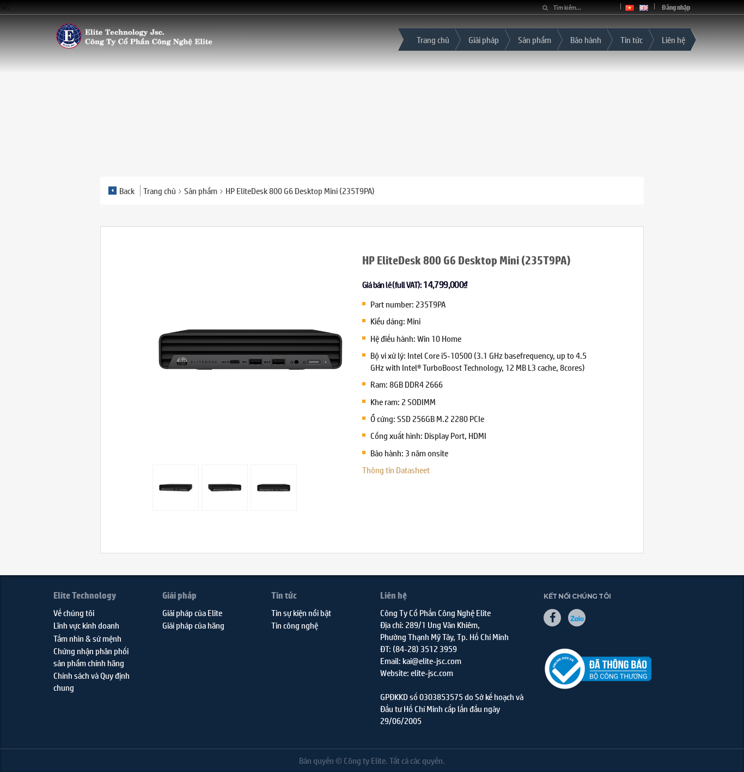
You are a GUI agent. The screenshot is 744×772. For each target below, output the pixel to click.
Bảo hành (585, 39)
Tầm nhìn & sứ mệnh (87, 638)
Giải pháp (483, 39)
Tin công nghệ (294, 625)
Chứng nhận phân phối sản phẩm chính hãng (91, 656)
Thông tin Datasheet (396, 469)
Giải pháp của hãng (193, 625)
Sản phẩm (534, 39)
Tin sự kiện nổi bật (301, 612)
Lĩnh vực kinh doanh (86, 625)
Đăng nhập (676, 7)
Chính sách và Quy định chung (91, 681)
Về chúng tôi (73, 612)
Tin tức (631, 39)
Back (127, 190)
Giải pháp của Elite (192, 612)
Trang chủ (433, 39)
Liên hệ (673, 39)
